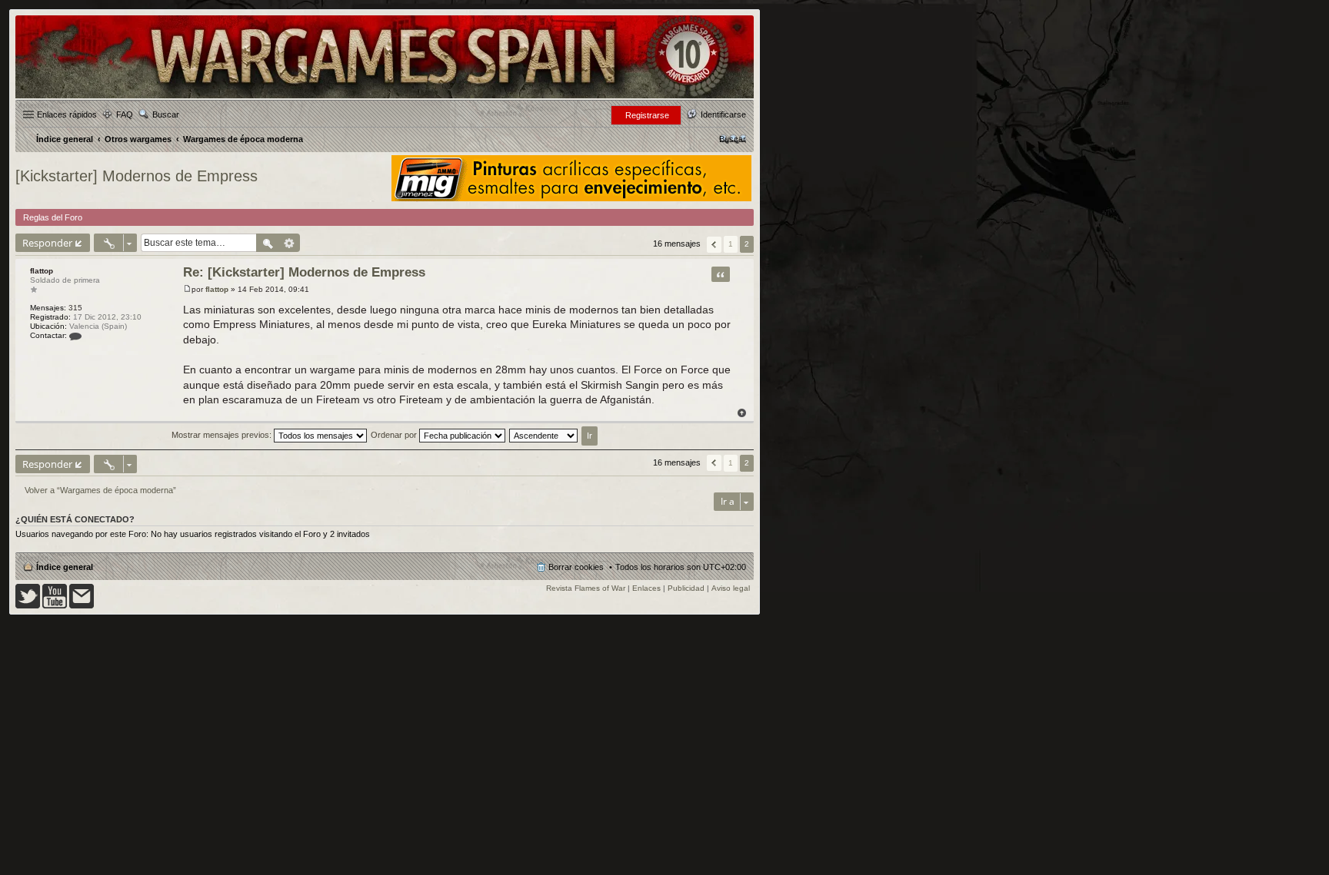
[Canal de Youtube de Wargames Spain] (54, 606)
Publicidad (686, 588)
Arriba (742, 413)
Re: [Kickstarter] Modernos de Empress (304, 272)
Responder (47, 243)
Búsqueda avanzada (289, 243)
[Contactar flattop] (75, 335)
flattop (41, 271)
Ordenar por (395, 434)
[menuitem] (732, 139)
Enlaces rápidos (67, 114)
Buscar (165, 114)
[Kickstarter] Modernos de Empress (136, 175)
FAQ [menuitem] (124, 114)
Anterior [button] (714, 245)
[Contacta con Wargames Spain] (81, 606)
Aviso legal (730, 588)
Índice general (64, 567)
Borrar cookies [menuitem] (576, 567)
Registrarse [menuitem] (647, 115)
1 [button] (730, 244)
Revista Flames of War (585, 588)
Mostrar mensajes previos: (223, 434)
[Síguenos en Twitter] (27, 606)
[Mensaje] (187, 289)
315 (75, 307)
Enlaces (646, 588)
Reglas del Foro (52, 217)
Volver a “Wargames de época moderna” (100, 490)
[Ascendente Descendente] (544, 434)
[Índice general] (384, 97)
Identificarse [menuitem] (723, 114)
